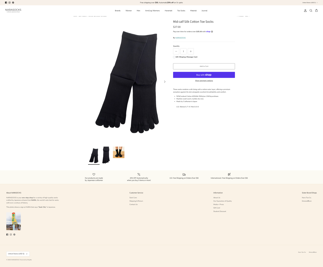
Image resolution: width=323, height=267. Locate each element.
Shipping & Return (136, 201)
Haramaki (168, 10)
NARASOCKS (181, 38)
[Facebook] (6, 3)
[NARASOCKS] (13, 10)
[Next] (165, 81)
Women (129, 10)
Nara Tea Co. (306, 198)
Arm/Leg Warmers (152, 10)
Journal (204, 10)
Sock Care (133, 198)
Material (193, 10)
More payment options (204, 81)
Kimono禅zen (307, 201)
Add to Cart (204, 66)
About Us (216, 198)
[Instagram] (9, 3)
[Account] (305, 10)
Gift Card (216, 208)
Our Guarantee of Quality (222, 201)
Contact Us (133, 204)
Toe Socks (181, 10)
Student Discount (219, 211)
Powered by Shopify (26, 260)
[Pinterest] (13, 3)
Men (138, 10)
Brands (117, 10)
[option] (128, 82)
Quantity (176, 46)
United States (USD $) (309, 3)
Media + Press (218, 204)
